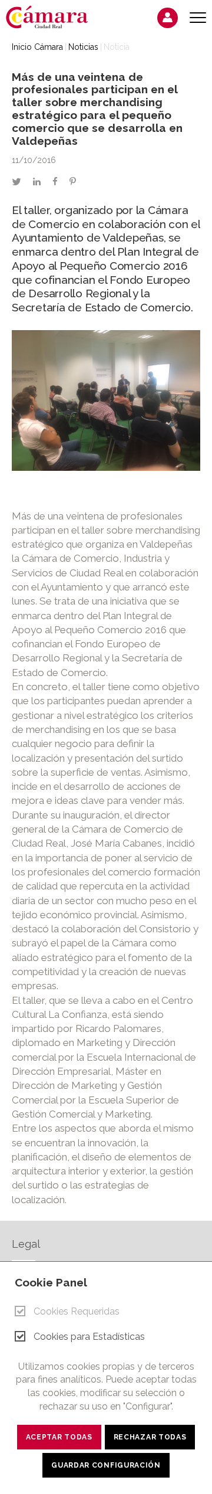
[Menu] (198, 17)
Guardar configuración (106, 1465)
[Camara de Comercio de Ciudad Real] (53, 16)
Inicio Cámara (37, 47)
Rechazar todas (150, 1437)
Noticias (83, 47)
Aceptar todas (59, 1437)
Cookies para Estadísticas (89, 1336)
